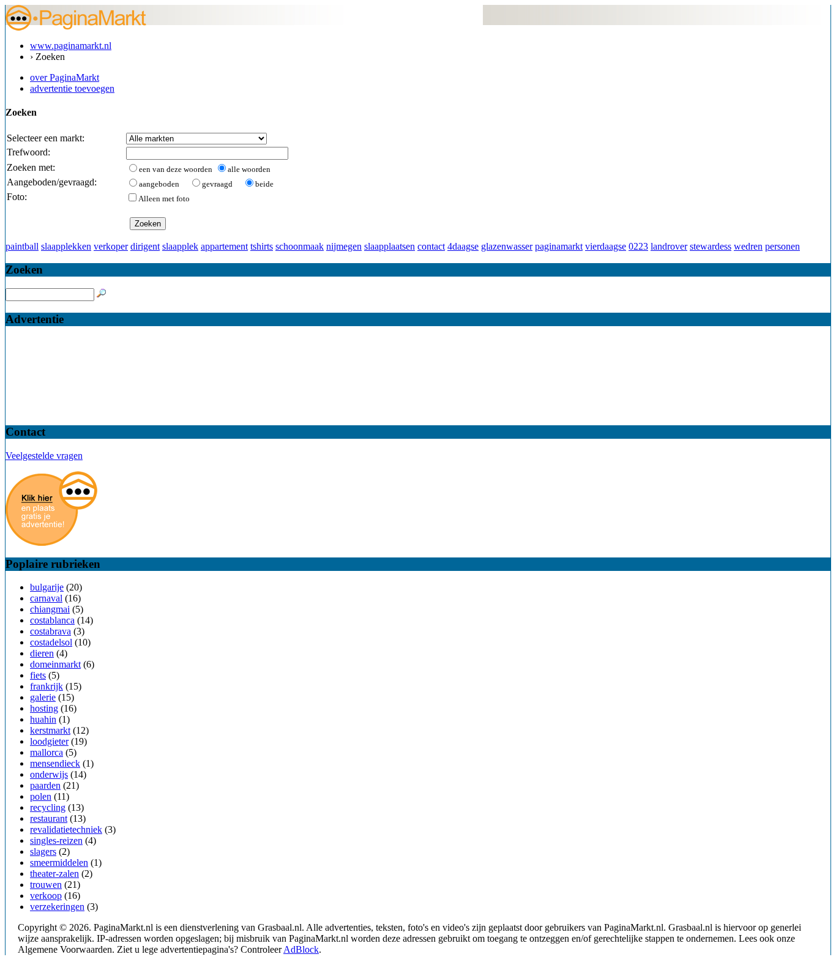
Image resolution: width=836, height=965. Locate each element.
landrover (669, 246)
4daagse (463, 246)
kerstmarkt (50, 730)
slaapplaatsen (389, 246)
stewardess (710, 246)
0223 (638, 246)
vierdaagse (605, 246)
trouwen (46, 884)
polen (40, 796)
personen (782, 246)
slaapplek (180, 246)
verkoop (46, 895)
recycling (47, 807)
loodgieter (49, 741)
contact (431, 246)
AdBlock (301, 949)
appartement (224, 246)
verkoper (111, 246)
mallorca (46, 752)
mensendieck (55, 763)
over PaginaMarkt (64, 77)
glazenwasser (506, 246)
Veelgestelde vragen (44, 455)
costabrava (50, 631)
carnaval (46, 598)
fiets (38, 675)
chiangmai (50, 609)
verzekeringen (57, 906)
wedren (748, 246)
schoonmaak (299, 246)
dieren (42, 653)
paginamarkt (559, 246)
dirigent (145, 246)
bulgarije (47, 587)
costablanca (52, 620)
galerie (43, 697)
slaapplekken (66, 246)
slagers (43, 851)
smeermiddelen (59, 862)
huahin (43, 719)
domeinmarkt (55, 664)
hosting (44, 708)
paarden (45, 785)
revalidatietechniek (66, 829)
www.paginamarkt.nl (70, 45)
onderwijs (49, 774)
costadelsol (51, 642)
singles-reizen (56, 840)
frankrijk (46, 686)
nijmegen (344, 246)
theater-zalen (54, 873)
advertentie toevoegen (72, 88)
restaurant (48, 818)
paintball (22, 246)
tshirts (261, 246)
